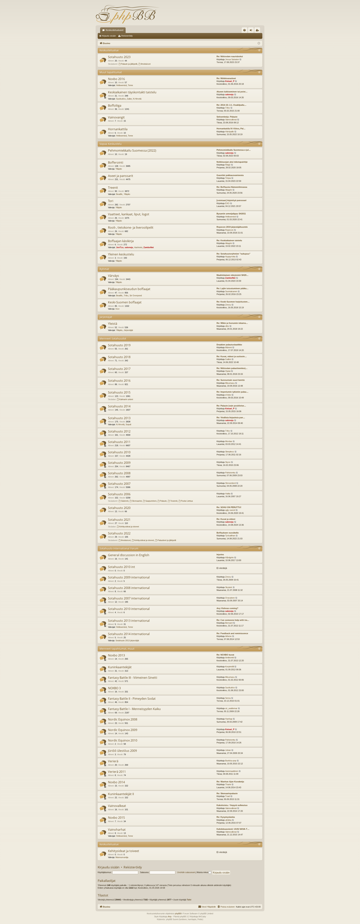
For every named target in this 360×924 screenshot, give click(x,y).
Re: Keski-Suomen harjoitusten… (233, 302)
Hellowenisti (121, 85)
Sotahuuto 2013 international (129, 621)
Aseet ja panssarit (120, 176)
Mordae (228, 441)
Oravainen (230, 598)
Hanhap (228, 719)
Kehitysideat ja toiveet (129, 526)
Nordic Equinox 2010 (122, 740)
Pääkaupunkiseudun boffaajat (129, 289)
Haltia (227, 493)
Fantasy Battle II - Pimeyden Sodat (132, 699)
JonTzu (120, 247)
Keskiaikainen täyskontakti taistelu (132, 92)
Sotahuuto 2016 (119, 381)
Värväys (113, 276)
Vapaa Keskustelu (111, 144)
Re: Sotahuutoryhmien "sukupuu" (233, 254)
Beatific (119, 194)
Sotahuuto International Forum (119, 548)
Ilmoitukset (146, 64)
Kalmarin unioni (126, 399)
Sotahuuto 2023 (119, 57)
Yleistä (112, 324)
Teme (130, 85)
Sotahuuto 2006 (119, 494)
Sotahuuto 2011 (119, 442)
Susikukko (121, 99)
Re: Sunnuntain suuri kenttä (230, 380)
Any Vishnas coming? (227, 608)
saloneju (229, 94)
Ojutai (227, 371)
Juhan (228, 750)
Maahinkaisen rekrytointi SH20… (232, 275)
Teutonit (173, 501)
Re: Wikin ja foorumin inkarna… (232, 323)
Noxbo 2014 (116, 782)
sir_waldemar (231, 708)
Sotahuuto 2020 (119, 508)
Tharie (228, 784)
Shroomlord (230, 483)
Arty (170, 916)
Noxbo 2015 (116, 818)
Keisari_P (229, 81)
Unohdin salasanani (186, 872)
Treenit (113, 188)
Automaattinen (231, 771)
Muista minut (203, 872)
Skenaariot (137, 501)
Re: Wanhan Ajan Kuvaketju (230, 781)
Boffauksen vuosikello (228, 533)
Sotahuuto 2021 (119, 520)
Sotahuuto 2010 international (129, 609)
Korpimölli (229, 666)
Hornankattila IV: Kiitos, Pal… (231, 128)
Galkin (228, 359)
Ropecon (229, 230)
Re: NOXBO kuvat (225, 655)
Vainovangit (116, 117)
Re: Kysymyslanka (226, 817)
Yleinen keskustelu (121, 254)
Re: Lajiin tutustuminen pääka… (232, 288)
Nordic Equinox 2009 (122, 730)
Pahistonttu (230, 472)
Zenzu (228, 305)
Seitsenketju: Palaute (227, 117)
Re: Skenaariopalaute (227, 793)
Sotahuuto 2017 (119, 369)
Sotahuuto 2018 (119, 357)
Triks (227, 108)
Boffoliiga (114, 105)
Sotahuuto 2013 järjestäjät (127, 640)
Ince (117, 309)
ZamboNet (148, 247)
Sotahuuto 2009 (119, 463)
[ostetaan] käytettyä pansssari (231, 200)
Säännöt (124, 501)
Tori (110, 201)
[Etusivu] (127, 14)
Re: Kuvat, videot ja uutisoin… (232, 356)
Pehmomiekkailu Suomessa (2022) (132, 150)
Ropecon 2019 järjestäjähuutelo (232, 227)
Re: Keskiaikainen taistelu (229, 240)
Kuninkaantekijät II (121, 794)
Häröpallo (229, 131)
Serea (228, 698)
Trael (227, 796)
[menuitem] (244, 30)
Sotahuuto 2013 (119, 418)
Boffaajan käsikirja (121, 241)
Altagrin (228, 190)
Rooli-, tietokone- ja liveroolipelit (130, 227)
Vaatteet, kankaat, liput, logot (128, 214)
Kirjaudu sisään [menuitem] (252, 31)
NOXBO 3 (114, 688)
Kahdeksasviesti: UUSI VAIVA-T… (233, 829)
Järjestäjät (106, 317)
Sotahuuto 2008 (119, 473)
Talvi (189, 900)
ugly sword (230, 510)
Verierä (113, 761)
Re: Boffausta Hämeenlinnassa (232, 187)
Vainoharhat (117, 829)
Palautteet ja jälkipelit (167, 540)
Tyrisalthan (230, 535)
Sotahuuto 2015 (119, 392)
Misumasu (230, 383)
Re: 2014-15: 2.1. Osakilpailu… (231, 105)
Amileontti (229, 657)
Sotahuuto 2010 (119, 452)
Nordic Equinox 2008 (122, 719)
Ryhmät (104, 269)
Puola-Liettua (187, 501)
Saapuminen (151, 501)
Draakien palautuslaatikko (229, 344)
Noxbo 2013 (116, 655)
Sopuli (128, 424)
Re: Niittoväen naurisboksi (230, 56)
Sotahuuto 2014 (119, 406)
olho (227, 326)
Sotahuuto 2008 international (129, 588)
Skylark (228, 587)
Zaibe (129, 99)
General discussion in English (128, 555)
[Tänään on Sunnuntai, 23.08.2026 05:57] (259, 43)
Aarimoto (138, 247)
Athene (228, 636)
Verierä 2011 (117, 772)
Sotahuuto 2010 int (121, 567)
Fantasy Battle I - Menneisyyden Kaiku (134, 709)
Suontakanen (231, 291)
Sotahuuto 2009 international (129, 577)
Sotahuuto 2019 (119, 345)
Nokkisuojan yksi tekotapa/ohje (232, 162)
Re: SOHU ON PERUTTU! (229, 507)
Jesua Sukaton (232, 59)
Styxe (227, 462)
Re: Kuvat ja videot (226, 519)
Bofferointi (115, 162)
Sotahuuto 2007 (119, 484)
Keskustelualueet (114, 30)
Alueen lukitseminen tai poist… (232, 92)
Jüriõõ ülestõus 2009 (122, 751)
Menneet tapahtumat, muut (117, 648)
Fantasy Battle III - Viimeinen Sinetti (132, 678)
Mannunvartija (122, 857)
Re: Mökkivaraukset (226, 78)
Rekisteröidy (127, 36)
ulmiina (228, 820)
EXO (227, 203)
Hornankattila (118, 129)
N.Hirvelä (137, 99)
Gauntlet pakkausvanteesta (230, 175)
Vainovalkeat (231, 119)
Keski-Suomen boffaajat (125, 302)
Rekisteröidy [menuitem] (258, 31)
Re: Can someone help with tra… (233, 620)
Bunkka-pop (230, 760)
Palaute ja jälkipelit (129, 64)
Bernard (228, 623)
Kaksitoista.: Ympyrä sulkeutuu (232, 805)
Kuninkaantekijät (120, 667)
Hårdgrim (229, 557)
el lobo (228, 395)
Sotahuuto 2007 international (129, 598)
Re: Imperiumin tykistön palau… (232, 392)
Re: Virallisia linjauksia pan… (231, 417)
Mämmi (228, 347)
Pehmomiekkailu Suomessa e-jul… (234, 150)
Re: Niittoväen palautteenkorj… (232, 368)
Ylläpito (119, 169)
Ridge (227, 165)
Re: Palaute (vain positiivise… (231, 406)
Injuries (220, 554)
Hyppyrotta (230, 256)
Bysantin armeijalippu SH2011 (231, 213)
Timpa (228, 178)
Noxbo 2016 (116, 79)
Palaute (163, 501)
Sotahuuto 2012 (119, 431)
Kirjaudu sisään (109, 36)
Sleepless (229, 451)
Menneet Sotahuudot (113, 338)
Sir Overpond (136, 295)
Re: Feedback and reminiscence (232, 633)
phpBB (178, 913)
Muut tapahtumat (111, 72)
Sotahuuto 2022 (119, 533)
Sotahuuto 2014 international (129, 634)
